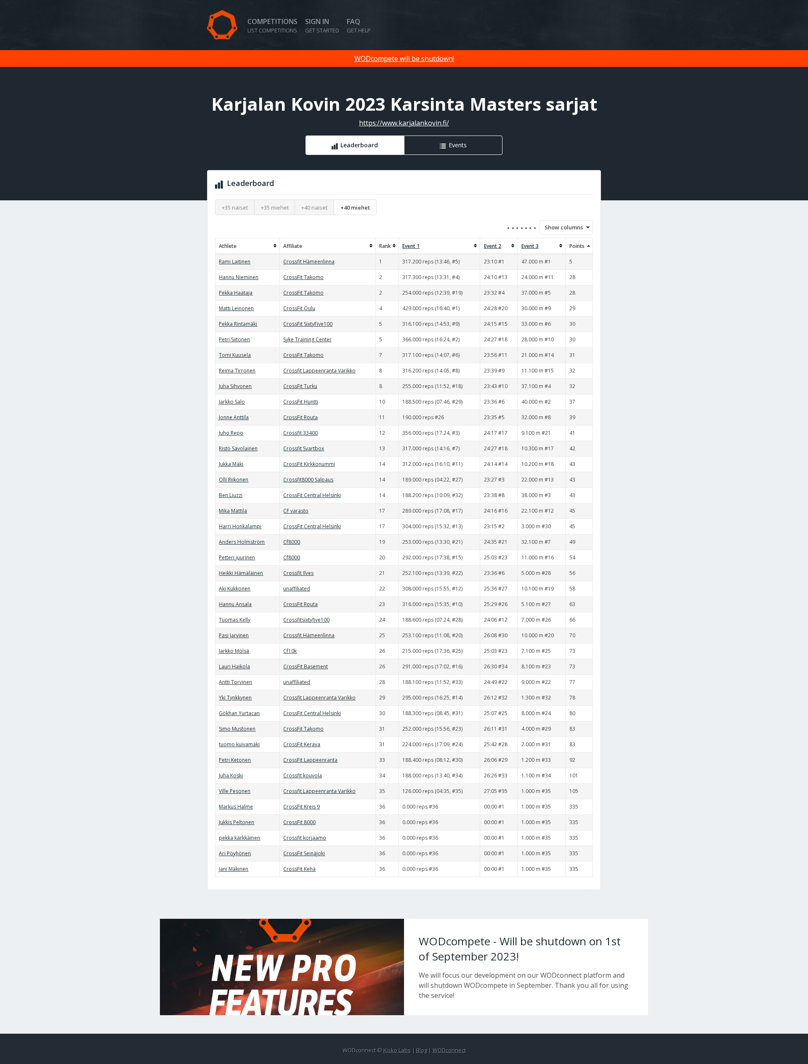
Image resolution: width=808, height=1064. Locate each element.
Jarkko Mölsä (234, 650)
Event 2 (492, 246)
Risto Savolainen (238, 448)
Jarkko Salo (232, 401)
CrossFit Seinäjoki (304, 853)
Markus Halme (236, 806)
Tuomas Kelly (234, 619)
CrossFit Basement (305, 666)
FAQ (359, 25)
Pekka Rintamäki (238, 323)
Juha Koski (231, 775)
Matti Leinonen (236, 308)
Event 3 (530, 246)
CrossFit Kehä (299, 868)
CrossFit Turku (300, 386)
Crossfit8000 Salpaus (308, 479)
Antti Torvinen (235, 682)
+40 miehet (355, 207)
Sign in (322, 25)
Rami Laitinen (234, 261)
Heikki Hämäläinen (241, 573)
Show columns (561, 227)
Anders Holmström (242, 541)
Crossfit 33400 (300, 432)
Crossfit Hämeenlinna (309, 261)
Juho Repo (231, 432)
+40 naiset (314, 207)
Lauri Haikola (234, 666)
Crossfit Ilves (298, 573)
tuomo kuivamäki (239, 744)
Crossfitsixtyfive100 (306, 619)
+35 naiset (235, 207)
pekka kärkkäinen (239, 837)
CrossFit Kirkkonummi (309, 464)
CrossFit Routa (300, 417)
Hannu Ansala (235, 604)
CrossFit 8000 (299, 822)
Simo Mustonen (237, 728)
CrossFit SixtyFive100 (307, 323)
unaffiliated (296, 588)
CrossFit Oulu (299, 308)
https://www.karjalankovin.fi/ (404, 123)
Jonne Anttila (234, 417)
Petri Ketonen (235, 759)
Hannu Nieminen (238, 277)
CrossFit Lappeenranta (310, 759)
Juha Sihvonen (235, 386)
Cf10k (290, 650)
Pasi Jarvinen (234, 635)
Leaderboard (359, 145)
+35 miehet (275, 207)
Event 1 (411, 246)
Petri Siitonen (234, 339)
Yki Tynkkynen (235, 697)
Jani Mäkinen (233, 868)
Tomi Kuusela (235, 355)
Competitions (272, 25)
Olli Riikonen (233, 479)
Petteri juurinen (237, 557)
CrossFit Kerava (301, 744)
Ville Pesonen (234, 791)
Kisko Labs (397, 1050)
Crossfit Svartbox (303, 448)
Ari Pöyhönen (235, 853)
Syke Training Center (307, 339)
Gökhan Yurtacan (239, 713)
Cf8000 (291, 541)
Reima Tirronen (237, 370)
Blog (421, 1050)
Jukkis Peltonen (236, 822)
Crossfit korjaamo (304, 837)
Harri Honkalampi (240, 526)
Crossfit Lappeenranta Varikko (319, 370)
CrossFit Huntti (300, 401)
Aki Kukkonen (234, 588)
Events (458, 145)
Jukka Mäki (231, 464)
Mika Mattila (233, 510)
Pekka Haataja (235, 292)
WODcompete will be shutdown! (404, 58)
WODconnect (449, 1050)
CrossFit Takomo (303, 277)
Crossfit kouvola (302, 775)
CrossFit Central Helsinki (312, 495)
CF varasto (295, 510)
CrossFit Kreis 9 (301, 806)
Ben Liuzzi (230, 495)
